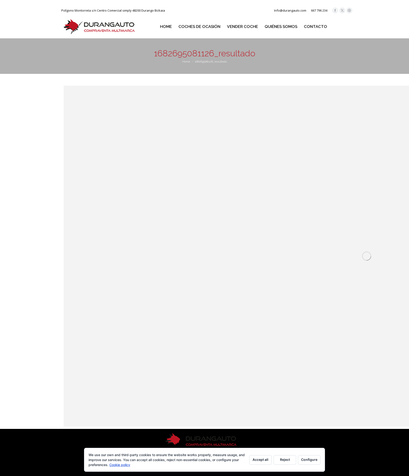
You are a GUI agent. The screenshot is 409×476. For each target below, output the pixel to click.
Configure (309, 460)
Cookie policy (119, 465)
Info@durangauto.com (290, 10)
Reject (285, 460)
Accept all (260, 460)
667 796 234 (319, 10)
